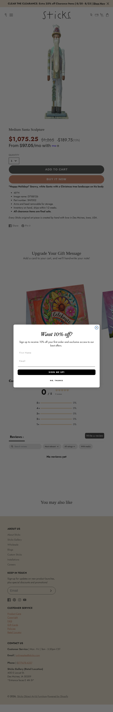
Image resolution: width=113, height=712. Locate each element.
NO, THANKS (56, 380)
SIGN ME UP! (56, 372)
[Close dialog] (96, 327)
